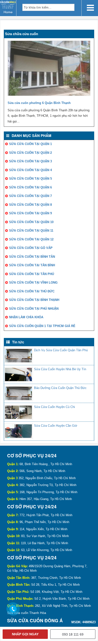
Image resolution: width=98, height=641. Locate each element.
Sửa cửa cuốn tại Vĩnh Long (33, 282)
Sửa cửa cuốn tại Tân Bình (32, 265)
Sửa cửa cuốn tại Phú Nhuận (34, 308)
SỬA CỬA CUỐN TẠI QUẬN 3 (30, 161)
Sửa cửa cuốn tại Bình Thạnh (34, 300)
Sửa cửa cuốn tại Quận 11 (31, 230)
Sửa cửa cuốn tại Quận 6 (30, 187)
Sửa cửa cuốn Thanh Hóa (26, 613)
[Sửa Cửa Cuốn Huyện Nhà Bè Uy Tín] (18, 374)
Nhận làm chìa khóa (26, 317)
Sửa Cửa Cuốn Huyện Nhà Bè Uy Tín (60, 369)
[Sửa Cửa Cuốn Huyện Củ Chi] (18, 412)
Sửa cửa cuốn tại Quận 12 (31, 239)
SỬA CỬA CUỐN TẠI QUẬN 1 (30, 144)
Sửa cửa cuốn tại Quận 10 (31, 222)
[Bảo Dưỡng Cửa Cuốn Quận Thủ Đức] (18, 393)
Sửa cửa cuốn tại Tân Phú (31, 274)
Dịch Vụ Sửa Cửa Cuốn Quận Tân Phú (61, 350)
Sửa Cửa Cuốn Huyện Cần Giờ (55, 425)
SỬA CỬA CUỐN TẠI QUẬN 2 (30, 152)
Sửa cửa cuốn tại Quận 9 (30, 213)
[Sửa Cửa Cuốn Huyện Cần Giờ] (18, 431)
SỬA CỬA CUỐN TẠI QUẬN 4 (30, 170)
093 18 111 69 (72, 634)
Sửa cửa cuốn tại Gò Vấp (31, 248)
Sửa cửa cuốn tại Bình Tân (32, 256)
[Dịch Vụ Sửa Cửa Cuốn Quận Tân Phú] (18, 355)
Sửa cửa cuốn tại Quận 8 (30, 204)
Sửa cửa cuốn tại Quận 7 (30, 196)
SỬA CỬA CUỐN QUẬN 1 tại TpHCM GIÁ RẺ (42, 326)
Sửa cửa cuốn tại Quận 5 (30, 178)
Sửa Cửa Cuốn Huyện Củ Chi (54, 407)
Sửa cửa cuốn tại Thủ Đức (31, 291)
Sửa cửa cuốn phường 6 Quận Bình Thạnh (39, 103)
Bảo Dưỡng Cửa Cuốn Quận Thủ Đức (60, 388)
